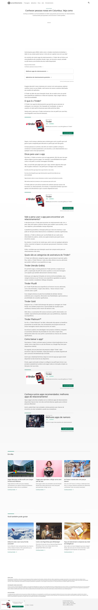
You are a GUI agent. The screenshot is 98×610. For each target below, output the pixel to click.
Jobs (43, 3)
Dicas (39, 3)
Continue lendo (11, 489)
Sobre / (28, 605)
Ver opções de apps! (67, 428)
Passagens (27, 3)
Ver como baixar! (68, 133)
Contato (31, 605)
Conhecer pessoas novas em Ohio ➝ (34, 66)
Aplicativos (33, 3)
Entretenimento (49, 3)
